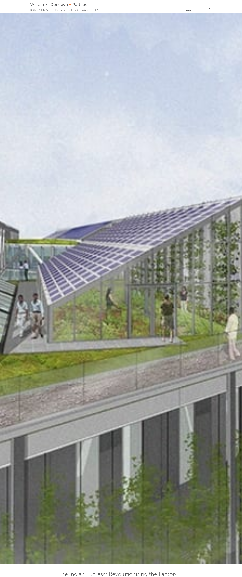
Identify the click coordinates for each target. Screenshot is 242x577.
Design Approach (40, 10)
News (97, 10)
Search (210, 9)
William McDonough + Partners (59, 4)
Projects (59, 10)
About (85, 10)
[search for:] (197, 9)
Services (73, 10)
